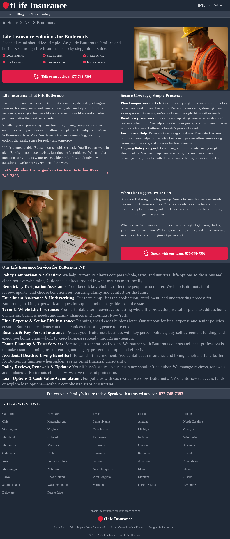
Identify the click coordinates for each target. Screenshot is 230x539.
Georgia (188, 429)
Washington (10, 429)
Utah (50, 453)
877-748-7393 (171, 393)
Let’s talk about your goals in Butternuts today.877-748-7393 (50, 173)
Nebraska (53, 469)
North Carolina (193, 421)
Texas (96, 413)
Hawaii (7, 477)
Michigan (144, 429)
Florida (142, 413)
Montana (144, 477)
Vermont (98, 484)
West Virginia (102, 477)
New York (54, 413)
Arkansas (144, 461)
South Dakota (11, 484)
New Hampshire (103, 469)
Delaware (8, 492)
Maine (142, 469)
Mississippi (9, 469)
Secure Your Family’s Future (127, 527)
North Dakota (147, 484)
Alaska (187, 477)
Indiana (143, 437)
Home (6, 14)
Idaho (187, 469)
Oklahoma (9, 453)
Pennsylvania (101, 421)
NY (27, 22)
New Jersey (100, 429)
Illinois (187, 413)
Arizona (143, 421)
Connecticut (100, 445)
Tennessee (99, 437)
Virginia (52, 429)
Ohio (5, 421)
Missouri (53, 445)
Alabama (189, 445)
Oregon (143, 445)
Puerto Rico (55, 492)
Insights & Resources (161, 527)
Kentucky (144, 453)
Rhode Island (56, 477)
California (8, 413)
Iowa (5, 461)
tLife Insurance (111, 535)
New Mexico (191, 461)
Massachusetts (56, 421)
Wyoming (189, 484)
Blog (20, 14)
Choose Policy (39, 14)
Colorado (53, 437)
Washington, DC (58, 484)
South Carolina (57, 461)
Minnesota (9, 445)
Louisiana (99, 453)
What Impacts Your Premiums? (87, 527)
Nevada (188, 453)
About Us (59, 527)
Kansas (97, 461)
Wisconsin (190, 437)
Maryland (8, 437)
